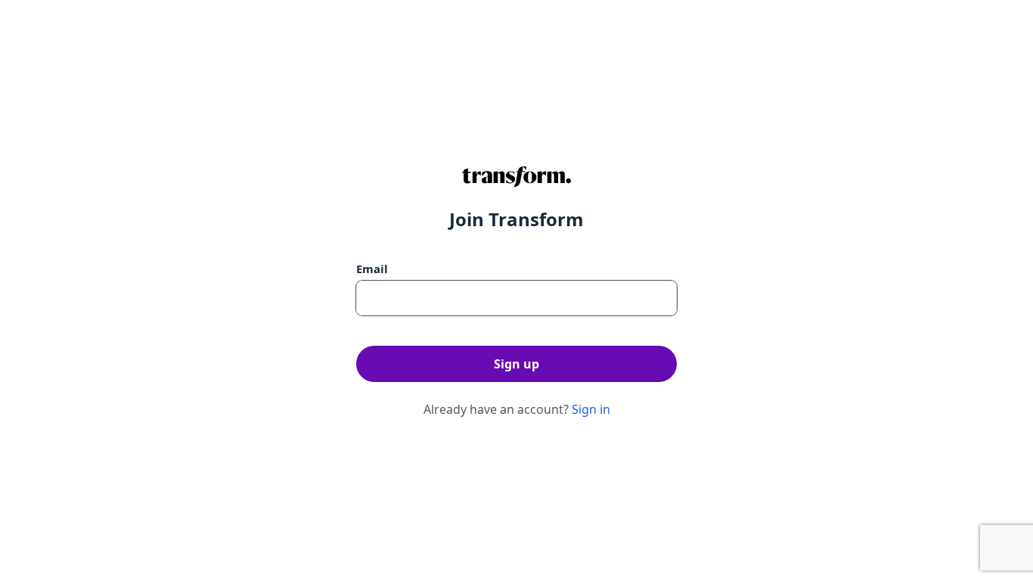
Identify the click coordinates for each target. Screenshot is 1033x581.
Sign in (591, 409)
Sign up (516, 364)
